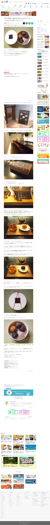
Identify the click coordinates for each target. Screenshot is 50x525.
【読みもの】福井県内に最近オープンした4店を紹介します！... (45, 54)
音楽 (10, 500)
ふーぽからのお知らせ (43, 493)
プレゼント (41, 7)
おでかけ (3, 506)
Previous (2, 462)
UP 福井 (31, 7)
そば (2, 493)
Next (34, 462)
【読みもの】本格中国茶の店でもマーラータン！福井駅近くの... (45, 72)
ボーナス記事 (47, 7)
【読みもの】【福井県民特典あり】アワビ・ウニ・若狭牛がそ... (45, 69)
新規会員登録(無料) (46, 3)
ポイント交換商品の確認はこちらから (18, 398)
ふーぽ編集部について (44, 492)
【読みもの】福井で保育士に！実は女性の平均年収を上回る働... (45, 60)
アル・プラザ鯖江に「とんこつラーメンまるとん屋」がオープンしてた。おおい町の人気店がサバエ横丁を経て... (18, 452)
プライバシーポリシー (43, 500)
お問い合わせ (42, 505)
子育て (36, 7)
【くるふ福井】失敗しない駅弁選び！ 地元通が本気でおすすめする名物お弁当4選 (6, 452)
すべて (40, 24)
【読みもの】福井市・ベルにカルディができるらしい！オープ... (45, 81)
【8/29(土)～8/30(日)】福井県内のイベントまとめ (30, 452)
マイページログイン (35, 496)
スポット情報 (27, 492)
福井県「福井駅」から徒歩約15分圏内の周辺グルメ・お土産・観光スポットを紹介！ (26, 466)
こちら (15, 384)
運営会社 (42, 506)
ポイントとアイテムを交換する (36, 505)
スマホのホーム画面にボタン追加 (45, 497)
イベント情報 (11, 492)
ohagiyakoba (6, 367)
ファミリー (18, 497)
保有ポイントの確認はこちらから (18, 396)
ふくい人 (3, 510)
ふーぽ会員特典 (35, 493)
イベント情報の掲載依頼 (36, 501)
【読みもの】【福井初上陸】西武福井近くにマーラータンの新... (45, 78)
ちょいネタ (3, 514)
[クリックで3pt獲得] (18, 392)
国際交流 (18, 496)
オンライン (10, 493)
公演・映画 (10, 501)
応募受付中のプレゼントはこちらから (18, 397)
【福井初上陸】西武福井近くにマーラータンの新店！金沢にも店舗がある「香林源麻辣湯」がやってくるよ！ (30, 442)
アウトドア (10, 505)
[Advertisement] (18, 63)
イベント (8, 7)
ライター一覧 (42, 496)
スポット (2, 7)
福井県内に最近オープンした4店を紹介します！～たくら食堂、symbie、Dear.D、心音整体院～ (18, 442)
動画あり (25, 7)
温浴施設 (26, 496)
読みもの (19, 7)
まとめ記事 (3, 496)
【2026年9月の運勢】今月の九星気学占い (6, 442)
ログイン (39, 3)
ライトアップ (18, 493)
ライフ (2, 505)
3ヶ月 (46, 51)
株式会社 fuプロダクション (26, 522)
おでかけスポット (27, 497)
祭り (10, 496)
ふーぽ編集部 (3, 500)
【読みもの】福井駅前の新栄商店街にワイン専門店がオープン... (45, 66)
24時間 (40, 51)
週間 (43, 51)
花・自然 (10, 506)
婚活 (17, 501)
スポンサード (18, 505)
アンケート (34, 502)
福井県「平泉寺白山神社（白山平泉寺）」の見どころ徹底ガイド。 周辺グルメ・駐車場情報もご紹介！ (10, 466)
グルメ (14, 7)
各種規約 (42, 501)
